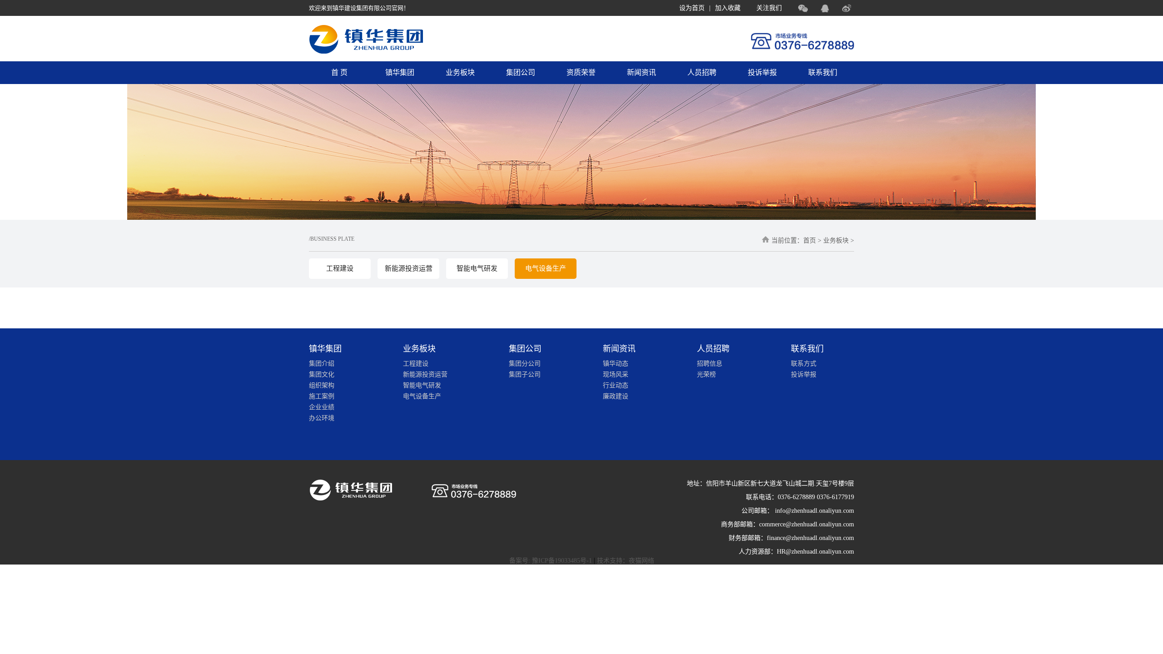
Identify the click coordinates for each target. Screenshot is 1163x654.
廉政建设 (615, 396)
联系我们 (822, 72)
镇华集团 (399, 72)
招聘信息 (709, 363)
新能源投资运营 (408, 268)
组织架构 (321, 385)
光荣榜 (706, 374)
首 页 (339, 72)
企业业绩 (321, 407)
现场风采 (615, 374)
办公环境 (321, 418)
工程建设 (339, 268)
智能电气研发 (477, 268)
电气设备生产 (545, 268)
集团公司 (520, 72)
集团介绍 (321, 363)
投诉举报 (762, 72)
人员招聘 (701, 72)
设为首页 (692, 8)
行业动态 (615, 385)
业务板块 (460, 72)
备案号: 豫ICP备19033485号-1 (550, 560)
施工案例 (321, 396)
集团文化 (321, 374)
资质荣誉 (581, 72)
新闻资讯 (641, 72)
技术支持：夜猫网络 (625, 560)
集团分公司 (525, 363)
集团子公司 (525, 374)
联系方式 (803, 363)
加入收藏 (728, 8)
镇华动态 (615, 363)
